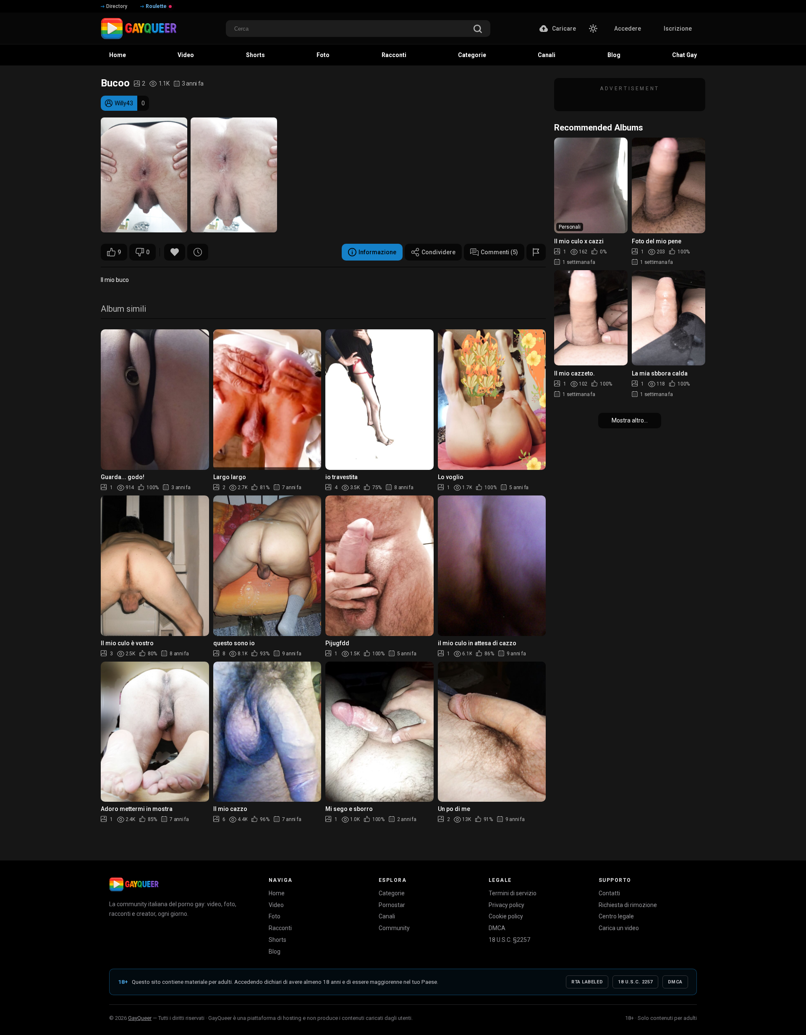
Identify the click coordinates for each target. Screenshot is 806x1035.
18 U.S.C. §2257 (509, 939)
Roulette (156, 6)
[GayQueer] (134, 884)
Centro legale (616, 916)
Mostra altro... (630, 420)
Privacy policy (506, 905)
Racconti (280, 928)
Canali (387, 916)
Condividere (438, 252)
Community (394, 928)
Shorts (277, 939)
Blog (274, 951)
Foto (274, 916)
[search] (478, 29)
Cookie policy (506, 916)
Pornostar (392, 905)
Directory (116, 6)
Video (276, 905)
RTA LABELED (587, 982)
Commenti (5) (499, 252)
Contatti (609, 893)
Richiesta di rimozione (628, 905)
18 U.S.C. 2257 (635, 982)
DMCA (497, 928)
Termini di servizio (512, 893)
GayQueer (140, 1018)
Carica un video (619, 928)
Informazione (377, 252)
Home (277, 893)
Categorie (392, 893)
